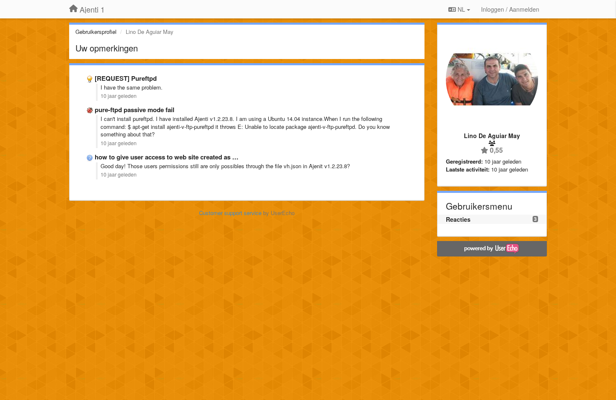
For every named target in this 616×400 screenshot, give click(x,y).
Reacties (458, 219)
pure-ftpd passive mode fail (134, 109)
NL (461, 9)
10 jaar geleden (119, 96)
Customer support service (230, 213)
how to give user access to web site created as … (166, 157)
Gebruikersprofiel (95, 32)
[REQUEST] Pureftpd (126, 78)
